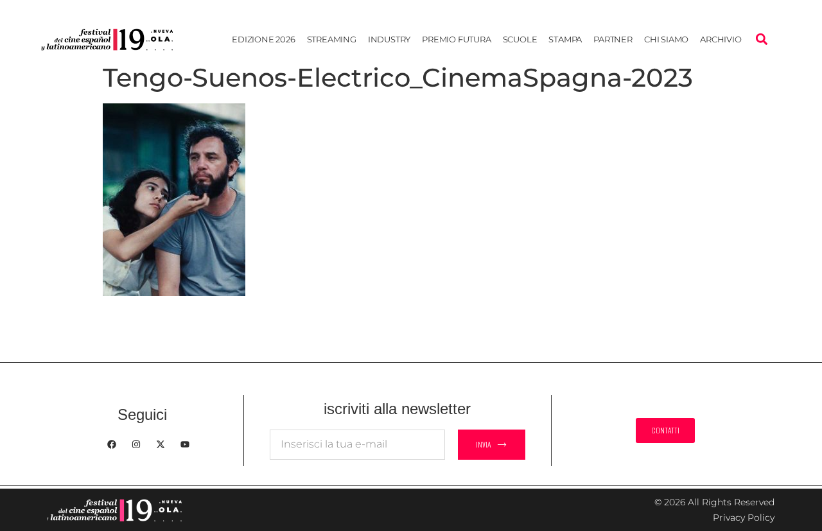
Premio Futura (456, 39)
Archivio (720, 39)
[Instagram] (136, 444)
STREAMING (331, 39)
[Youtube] (185, 444)
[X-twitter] (161, 444)
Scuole (520, 39)
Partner (613, 39)
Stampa (565, 39)
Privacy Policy (743, 517)
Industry (389, 39)
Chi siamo (666, 39)
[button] (761, 39)
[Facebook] (112, 444)
